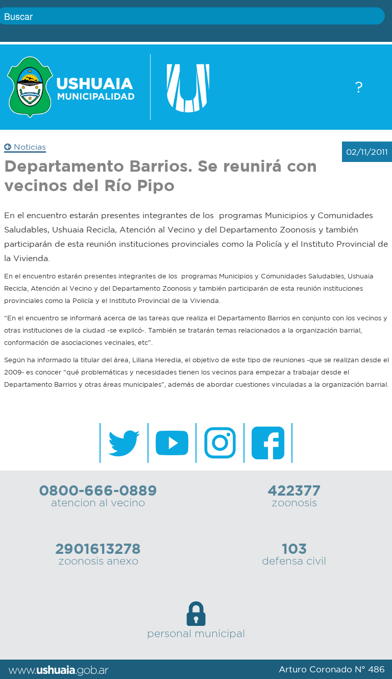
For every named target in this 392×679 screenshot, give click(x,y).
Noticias (28, 146)
